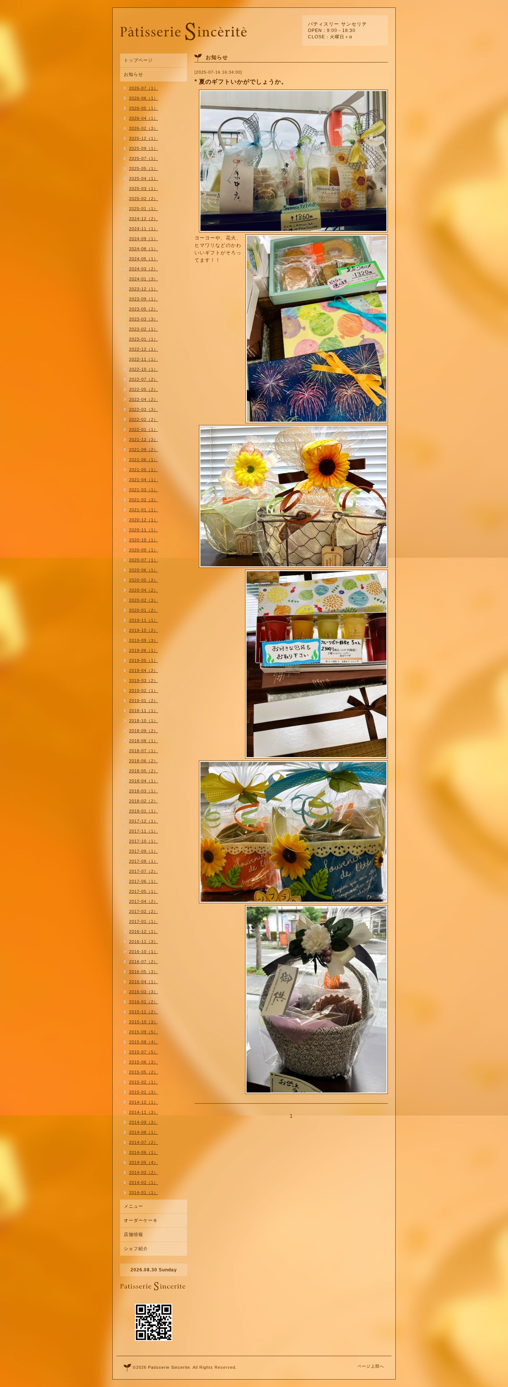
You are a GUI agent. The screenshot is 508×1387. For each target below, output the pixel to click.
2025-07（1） (143, 158)
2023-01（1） (143, 339)
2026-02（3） (143, 128)
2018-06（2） (143, 761)
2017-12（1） (143, 821)
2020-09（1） (143, 550)
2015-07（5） (143, 1052)
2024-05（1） (143, 259)
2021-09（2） (143, 449)
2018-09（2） (143, 730)
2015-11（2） (143, 1012)
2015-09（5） (143, 1032)
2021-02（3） (143, 500)
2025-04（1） (143, 178)
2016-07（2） (143, 961)
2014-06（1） (143, 1152)
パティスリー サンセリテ (337, 24)
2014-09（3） (143, 1122)
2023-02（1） (143, 329)
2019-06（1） (143, 650)
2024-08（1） (143, 249)
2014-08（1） (143, 1132)
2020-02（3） (143, 600)
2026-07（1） (143, 88)
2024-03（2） (143, 269)
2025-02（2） (143, 198)
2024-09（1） (143, 238)
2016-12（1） (143, 931)
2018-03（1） (143, 791)
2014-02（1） (143, 1182)
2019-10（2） (143, 630)
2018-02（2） (143, 801)
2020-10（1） (143, 540)
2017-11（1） (143, 831)
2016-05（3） (143, 971)
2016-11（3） (143, 941)
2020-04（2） (143, 590)
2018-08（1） (143, 740)
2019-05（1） (143, 660)
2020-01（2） (143, 610)
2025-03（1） (143, 188)
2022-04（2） (143, 399)
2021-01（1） (143, 510)
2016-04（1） (143, 981)
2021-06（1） (143, 459)
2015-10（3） (143, 1022)
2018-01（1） (143, 811)
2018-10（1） (143, 720)
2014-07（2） (143, 1142)
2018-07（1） (143, 751)
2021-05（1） (143, 469)
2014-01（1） (143, 1192)
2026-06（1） (143, 98)
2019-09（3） (143, 640)
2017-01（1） (143, 921)
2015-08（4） (143, 1042)
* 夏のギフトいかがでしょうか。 (240, 81)
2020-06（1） (143, 570)
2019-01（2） (143, 700)
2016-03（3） (143, 991)
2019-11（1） (143, 620)
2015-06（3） (143, 1062)
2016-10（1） (143, 951)
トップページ (138, 60)
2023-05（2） (143, 309)
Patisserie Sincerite (169, 1367)
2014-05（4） (143, 1162)
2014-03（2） (143, 1172)
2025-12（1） (143, 138)
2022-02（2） (143, 419)
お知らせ (133, 74)
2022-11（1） (143, 359)
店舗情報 (133, 1234)
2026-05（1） (143, 108)
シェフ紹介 (136, 1248)
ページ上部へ (370, 1366)
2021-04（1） (143, 479)
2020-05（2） (143, 580)
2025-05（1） (143, 168)
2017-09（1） (143, 851)
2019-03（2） (143, 680)
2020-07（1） (143, 560)
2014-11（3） (143, 1112)
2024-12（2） (143, 218)
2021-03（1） (143, 489)
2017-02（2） (143, 911)
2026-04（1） (143, 118)
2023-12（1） (143, 289)
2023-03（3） (143, 319)
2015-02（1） (143, 1082)
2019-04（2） (143, 670)
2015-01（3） (143, 1092)
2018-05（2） (143, 771)
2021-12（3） (143, 439)
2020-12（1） (143, 520)
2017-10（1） (143, 841)
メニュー (133, 1206)
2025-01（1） (143, 208)
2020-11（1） (143, 530)
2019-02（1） (143, 690)
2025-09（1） (143, 148)
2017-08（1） (143, 861)
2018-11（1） (143, 710)
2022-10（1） (143, 369)
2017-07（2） (143, 871)
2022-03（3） (143, 409)
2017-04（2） (143, 901)
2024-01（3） (143, 279)
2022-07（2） (143, 379)
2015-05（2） (143, 1072)
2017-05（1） (143, 891)
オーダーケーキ (141, 1220)
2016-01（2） (143, 1002)
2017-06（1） (143, 881)
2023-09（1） (143, 299)
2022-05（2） (143, 389)
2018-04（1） (143, 781)
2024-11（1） (143, 228)
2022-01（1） (143, 429)
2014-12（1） (143, 1102)
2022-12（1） (143, 349)
